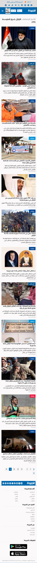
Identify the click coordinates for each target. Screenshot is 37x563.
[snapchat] (9, 5)
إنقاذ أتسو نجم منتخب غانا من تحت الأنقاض (21, 418)
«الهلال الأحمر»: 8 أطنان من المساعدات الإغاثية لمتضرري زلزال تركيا (19, 161)
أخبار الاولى (32, 496)
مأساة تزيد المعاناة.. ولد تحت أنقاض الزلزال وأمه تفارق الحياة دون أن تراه (19, 307)
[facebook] (22, 5)
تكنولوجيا (32, 516)
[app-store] (18, 552)
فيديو (33, 494)
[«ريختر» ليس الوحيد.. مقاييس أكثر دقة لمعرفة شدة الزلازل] (18, 73)
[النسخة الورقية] (7, 10)
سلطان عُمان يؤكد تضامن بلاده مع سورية (21, 271)
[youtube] (25, 5)
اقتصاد (16, 494)
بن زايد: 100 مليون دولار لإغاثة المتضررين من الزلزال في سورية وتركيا (20, 199)
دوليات (32, 28)
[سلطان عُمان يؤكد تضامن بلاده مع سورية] (18, 258)
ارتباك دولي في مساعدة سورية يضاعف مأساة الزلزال (20, 234)
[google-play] (18, 545)
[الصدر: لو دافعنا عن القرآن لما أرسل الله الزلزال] (18, 38)
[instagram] (28, 5)
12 (18, 469)
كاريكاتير (33, 519)
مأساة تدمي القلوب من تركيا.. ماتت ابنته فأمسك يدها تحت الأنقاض (19, 124)
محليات (32, 138)
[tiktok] (12, 5)
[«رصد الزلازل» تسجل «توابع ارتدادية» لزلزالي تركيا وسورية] (18, 331)
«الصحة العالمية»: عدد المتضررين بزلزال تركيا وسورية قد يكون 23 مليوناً (21, 382)
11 (21, 469)
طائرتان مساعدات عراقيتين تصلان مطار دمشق (19, 454)
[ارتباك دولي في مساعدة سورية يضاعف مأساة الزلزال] (18, 221)
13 (14, 469)
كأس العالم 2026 (30, 508)
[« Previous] (34, 469)
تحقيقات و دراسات (30, 512)
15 (6, 469)
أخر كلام (32, 63)
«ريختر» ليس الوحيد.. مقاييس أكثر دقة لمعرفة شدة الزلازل (20, 87)
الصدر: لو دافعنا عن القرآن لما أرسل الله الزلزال (20, 50)
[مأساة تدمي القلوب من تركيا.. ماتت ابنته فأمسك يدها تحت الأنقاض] (18, 110)
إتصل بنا (33, 528)
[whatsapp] (6, 5)
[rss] (31, 5)
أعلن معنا (32, 534)
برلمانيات (16, 492)
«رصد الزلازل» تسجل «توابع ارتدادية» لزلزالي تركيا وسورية (19, 344)
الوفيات (33, 521)
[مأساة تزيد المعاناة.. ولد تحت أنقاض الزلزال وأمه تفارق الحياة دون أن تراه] (18, 293)
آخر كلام (33, 510)
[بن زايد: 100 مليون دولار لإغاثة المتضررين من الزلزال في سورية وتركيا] (18, 185)
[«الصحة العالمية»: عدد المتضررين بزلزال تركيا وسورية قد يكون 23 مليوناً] (18, 368)
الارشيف (13, 10)
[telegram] (15, 5)
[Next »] (34, 473)
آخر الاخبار (32, 492)
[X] (19, 5)
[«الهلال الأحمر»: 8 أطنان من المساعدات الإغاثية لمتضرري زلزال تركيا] (18, 148)
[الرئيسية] (32, 10)
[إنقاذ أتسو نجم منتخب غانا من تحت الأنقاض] (18, 405)
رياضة (32, 396)
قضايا (33, 514)
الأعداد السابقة (31, 530)
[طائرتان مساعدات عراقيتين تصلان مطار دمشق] (18, 441)
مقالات (33, 498)
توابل (16, 496)
